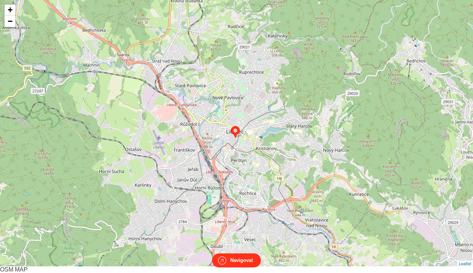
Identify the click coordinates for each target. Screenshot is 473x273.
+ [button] (10, 9)
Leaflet (465, 263)
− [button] (10, 21)
